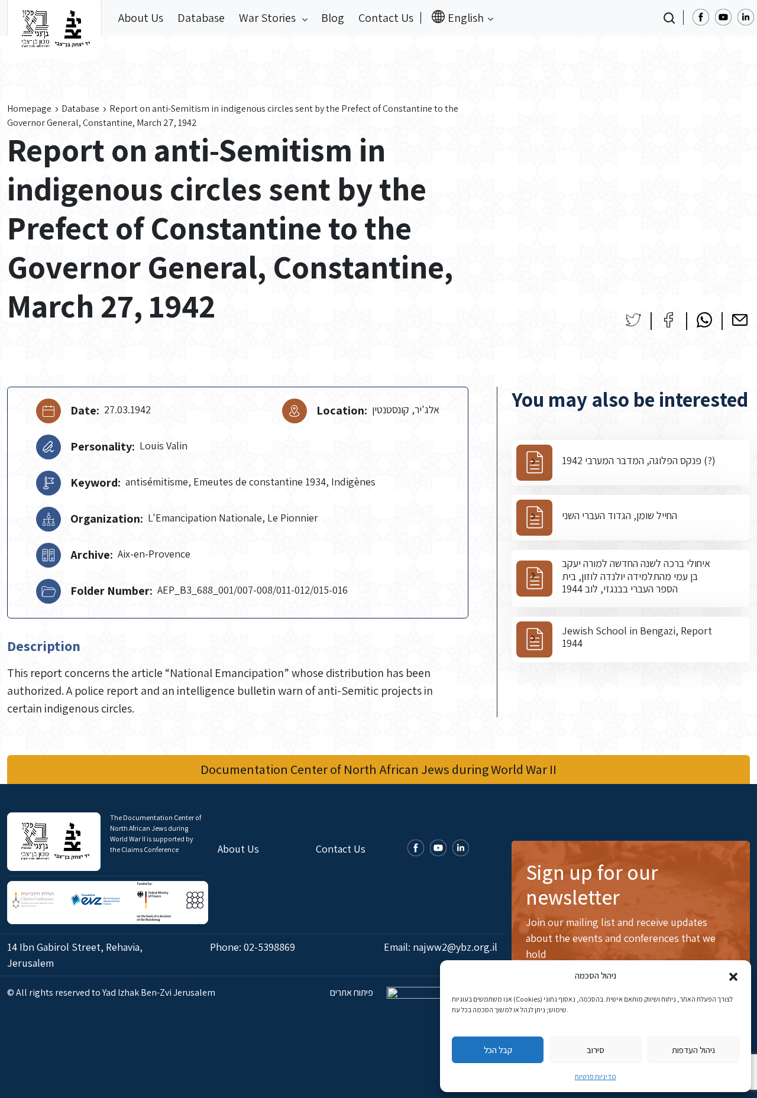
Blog (332, 17)
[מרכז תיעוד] (54, 17)
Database (201, 17)
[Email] (740, 320)
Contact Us (385, 17)
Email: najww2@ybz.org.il (440, 947)
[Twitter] (633, 320)
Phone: (252, 947)
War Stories (268, 17)
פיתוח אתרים (352, 992)
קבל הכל (498, 1049)
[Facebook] (669, 320)
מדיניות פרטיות (595, 1076)
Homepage (29, 108)
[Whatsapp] (704, 320)
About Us (140, 17)
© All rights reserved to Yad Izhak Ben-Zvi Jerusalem (111, 992)
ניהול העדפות (693, 1049)
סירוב (595, 1049)
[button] (733, 976)
